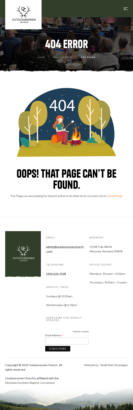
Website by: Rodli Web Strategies (106, 365)
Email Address (54, 335)
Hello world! (63, 57)
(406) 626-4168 (56, 273)
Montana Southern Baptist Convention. (30, 382)
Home (41, 57)
